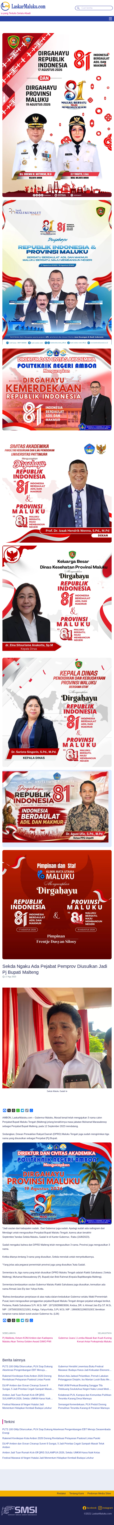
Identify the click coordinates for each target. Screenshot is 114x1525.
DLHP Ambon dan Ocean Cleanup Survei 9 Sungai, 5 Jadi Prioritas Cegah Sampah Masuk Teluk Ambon (27, 1387)
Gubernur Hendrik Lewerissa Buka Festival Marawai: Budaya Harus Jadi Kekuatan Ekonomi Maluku (83, 1368)
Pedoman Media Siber (99, 1493)
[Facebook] (4, 1110)
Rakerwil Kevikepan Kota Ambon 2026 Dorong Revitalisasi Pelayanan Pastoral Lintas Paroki (27, 1378)
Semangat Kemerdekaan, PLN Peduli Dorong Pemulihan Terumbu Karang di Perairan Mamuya (84, 1406)
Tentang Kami (76, 1493)
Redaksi (61, 1493)
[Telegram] (22, 1110)
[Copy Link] (27, 1110)
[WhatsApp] (18, 1110)
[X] (9, 1110)
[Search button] (78, 8)
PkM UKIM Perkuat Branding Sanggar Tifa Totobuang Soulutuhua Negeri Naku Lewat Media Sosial (84, 1387)
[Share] (31, 1110)
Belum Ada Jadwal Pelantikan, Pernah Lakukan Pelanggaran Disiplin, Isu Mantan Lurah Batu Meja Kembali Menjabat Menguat (84, 1378)
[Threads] (13, 1110)
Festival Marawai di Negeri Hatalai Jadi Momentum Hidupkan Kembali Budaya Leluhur (27, 1406)
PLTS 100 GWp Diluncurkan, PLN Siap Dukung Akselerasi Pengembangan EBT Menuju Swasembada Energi (27, 1368)
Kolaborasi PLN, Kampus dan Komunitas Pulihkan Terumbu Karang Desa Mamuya (84, 1397)
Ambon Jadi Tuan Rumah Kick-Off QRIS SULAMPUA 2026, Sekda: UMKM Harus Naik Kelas (26, 1397)
